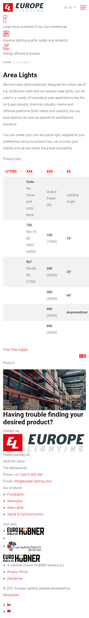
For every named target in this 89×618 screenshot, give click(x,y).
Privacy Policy (17, 571)
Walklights (15, 501)
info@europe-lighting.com (33, 481)
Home (7, 62)
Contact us (11, 430)
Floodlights (15, 494)
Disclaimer (15, 578)
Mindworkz (11, 595)
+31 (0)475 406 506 (28, 474)
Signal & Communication (25, 514)
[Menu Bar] (83, 7)
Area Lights (15, 507)
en (70, 7)
